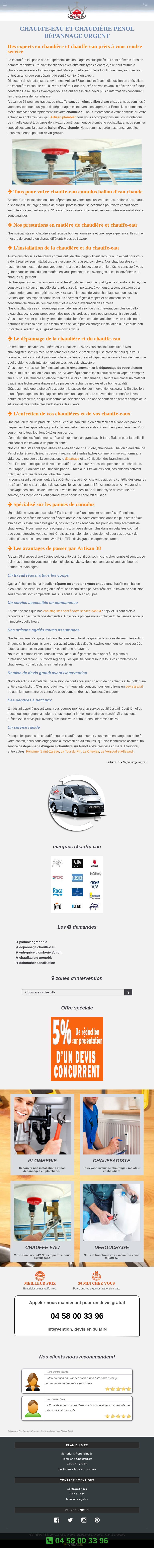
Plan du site (77, 1493)
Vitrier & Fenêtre (77, 1464)
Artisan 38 (12, 1431)
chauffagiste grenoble (35, 957)
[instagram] (84, 1521)
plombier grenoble (32, 942)
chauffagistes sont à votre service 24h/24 (72, 611)
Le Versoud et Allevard (117, 751)
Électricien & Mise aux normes (77, 1469)
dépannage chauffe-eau (36, 947)
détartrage (72, 458)
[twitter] (70, 1521)
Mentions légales (77, 1499)
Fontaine (32, 751)
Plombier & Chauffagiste (77, 1458)
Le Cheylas (91, 751)
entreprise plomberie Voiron (40, 952)
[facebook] (57, 1521)
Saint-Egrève (49, 751)
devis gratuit (134, 686)
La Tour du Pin (71, 751)
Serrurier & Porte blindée (77, 1453)
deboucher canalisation (36, 963)
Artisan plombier (63, 117)
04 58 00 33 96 (77, 1316)
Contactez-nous (77, 1488)
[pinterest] (97, 1521)
